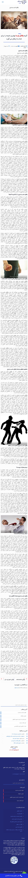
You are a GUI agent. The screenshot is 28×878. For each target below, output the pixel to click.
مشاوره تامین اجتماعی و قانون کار (16, 821)
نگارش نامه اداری (19, 827)
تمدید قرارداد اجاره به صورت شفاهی (19, 719)
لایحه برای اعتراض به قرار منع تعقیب (13, 736)
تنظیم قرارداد (19, 813)
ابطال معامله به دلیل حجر (15, 740)
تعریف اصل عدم (16, 738)
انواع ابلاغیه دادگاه (17, 743)
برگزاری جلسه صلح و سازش (17, 819)
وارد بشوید (16, 687)
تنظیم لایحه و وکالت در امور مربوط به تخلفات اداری (14, 830)
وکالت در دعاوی (19, 824)
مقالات (25, 47)
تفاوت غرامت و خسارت (22, 712)
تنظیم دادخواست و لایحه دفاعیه (16, 816)
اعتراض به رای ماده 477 (16, 734)
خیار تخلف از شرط (23, 722)
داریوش (22, 736)
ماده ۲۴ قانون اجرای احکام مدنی (20, 726)
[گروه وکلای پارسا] (22, 2)
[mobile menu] (2, 2)
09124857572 (15, 774)
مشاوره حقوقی (19, 811)
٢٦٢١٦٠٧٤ (22, 774)
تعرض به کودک (21, 793)
